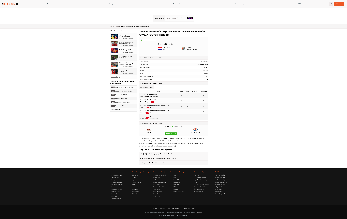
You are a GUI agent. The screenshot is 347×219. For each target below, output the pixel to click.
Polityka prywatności (174, 208)
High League (177, 182)
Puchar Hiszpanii (157, 191)
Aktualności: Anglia (116, 31)
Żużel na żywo (115, 187)
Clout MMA (177, 184)
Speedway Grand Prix (200, 187)
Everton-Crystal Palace (120, 95)
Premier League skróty (221, 194)
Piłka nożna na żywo (117, 175)
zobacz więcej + (115, 77)
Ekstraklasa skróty (220, 175)
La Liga (134, 177)
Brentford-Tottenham (120, 106)
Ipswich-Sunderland (119, 98)
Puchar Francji (156, 189)
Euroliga (176, 189)
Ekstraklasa (135, 189)
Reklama (162, 208)
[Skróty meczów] (10, 3)
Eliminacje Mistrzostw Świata (161, 175)
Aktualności (177, 4)
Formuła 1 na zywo (117, 189)
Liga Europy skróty (220, 180)
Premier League (136, 182)
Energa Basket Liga (179, 191)
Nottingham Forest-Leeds (121, 102)
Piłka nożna (168, 126)
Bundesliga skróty (220, 184)
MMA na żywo (115, 196)
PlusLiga (196, 175)
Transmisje (50, 4)
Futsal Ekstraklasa (137, 194)
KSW (175, 177)
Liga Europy (156, 180)
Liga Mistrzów (177, 126)
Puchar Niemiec (157, 194)
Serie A (134, 184)
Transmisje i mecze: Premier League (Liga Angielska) (122, 82)
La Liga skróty (218, 187)
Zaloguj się (339, 4)
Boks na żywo (115, 194)
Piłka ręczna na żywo (117, 184)
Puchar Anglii (156, 184)
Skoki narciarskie (198, 191)
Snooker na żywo (116, 198)
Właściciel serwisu (189, 208)
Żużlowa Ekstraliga (199, 189)
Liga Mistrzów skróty (220, 177)
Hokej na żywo (116, 191)
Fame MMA (177, 180)
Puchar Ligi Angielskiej (159, 187)
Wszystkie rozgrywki (147, 87)
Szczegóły (199, 213)
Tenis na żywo (115, 177)
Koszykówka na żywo (117, 180)
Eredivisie (135, 187)
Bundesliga (135, 175)
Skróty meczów (114, 4)
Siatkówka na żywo (117, 182)
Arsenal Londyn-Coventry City (122, 87)
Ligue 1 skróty (218, 191)
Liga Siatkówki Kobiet (200, 177)
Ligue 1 (134, 180)
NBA (175, 187)
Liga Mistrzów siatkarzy (200, 180)
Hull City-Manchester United (122, 91)
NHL (195, 182)
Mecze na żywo (159, 18)
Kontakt (155, 208)
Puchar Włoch (156, 196)
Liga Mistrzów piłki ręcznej (201, 184)
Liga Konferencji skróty (221, 182)
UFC (175, 175)
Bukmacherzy (239, 4)
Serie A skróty (219, 189)
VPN (299, 4)
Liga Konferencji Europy (159, 182)
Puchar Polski (136, 191)
